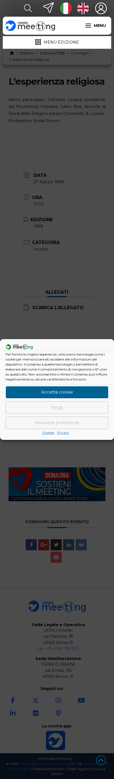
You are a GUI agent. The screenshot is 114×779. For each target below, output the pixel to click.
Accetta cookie (57, 392)
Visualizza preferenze (57, 422)
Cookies (48, 432)
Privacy (63, 432)
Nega (57, 407)
